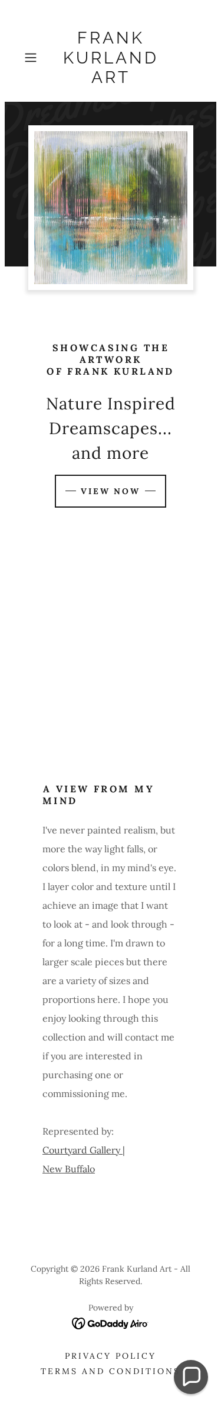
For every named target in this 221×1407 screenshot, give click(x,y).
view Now (111, 491)
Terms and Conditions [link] (110, 1371)
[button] (33, 57)
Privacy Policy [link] (110, 1356)
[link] (111, 58)
